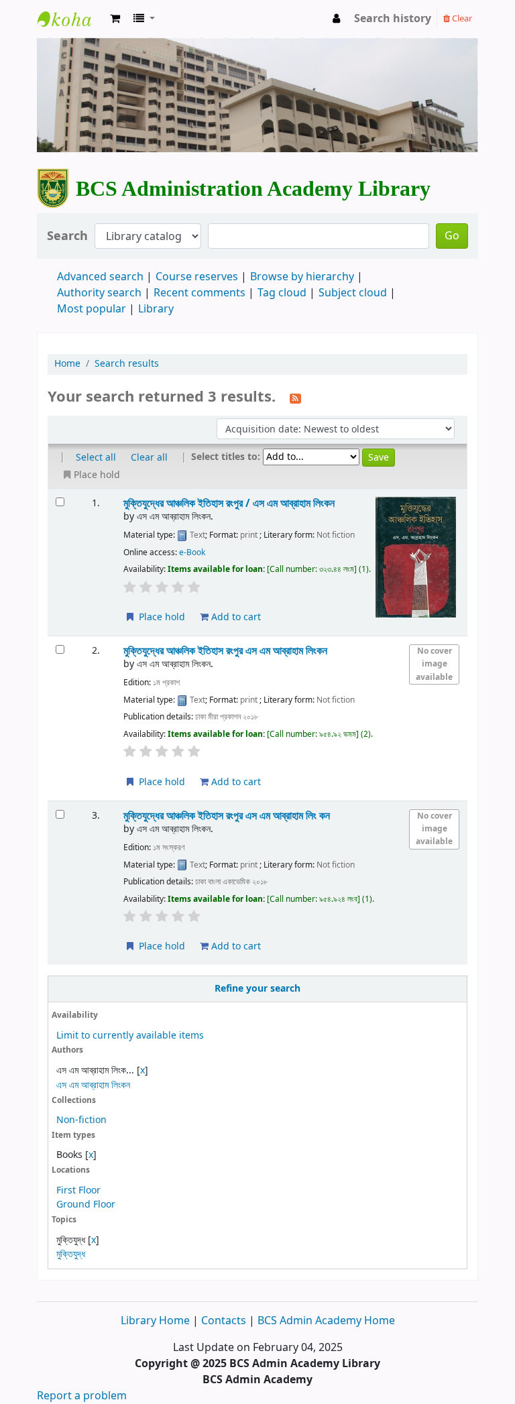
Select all (96, 458)
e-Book (192, 552)
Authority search (99, 293)
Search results (127, 364)
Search (67, 236)
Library (156, 309)
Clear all (149, 458)
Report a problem (82, 1396)
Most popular (91, 309)
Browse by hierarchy (302, 277)
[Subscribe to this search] (295, 397)
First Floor (78, 1190)
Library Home (156, 1321)
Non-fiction (81, 1120)
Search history (392, 19)
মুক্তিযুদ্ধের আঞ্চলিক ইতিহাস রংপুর (225, 650)
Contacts (223, 1321)
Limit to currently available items (130, 1036)
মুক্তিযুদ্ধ (70, 1254)
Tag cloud (282, 293)
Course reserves (197, 277)
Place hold (160, 617)
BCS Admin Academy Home (326, 1321)
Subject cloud (353, 293)
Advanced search (100, 277)
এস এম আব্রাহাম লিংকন (93, 1085)
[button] (115, 18)
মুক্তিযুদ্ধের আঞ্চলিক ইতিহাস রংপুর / (229, 503)
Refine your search (257, 989)
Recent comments (199, 293)
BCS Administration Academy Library (71, 31)
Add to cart (235, 617)
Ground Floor (85, 1204)
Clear (461, 18)
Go (452, 236)
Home (67, 364)
